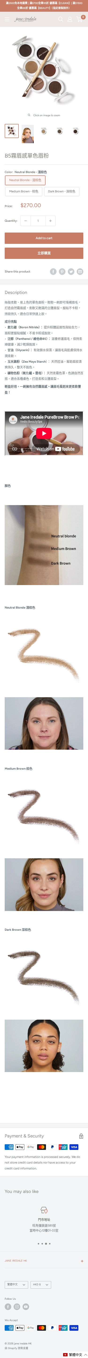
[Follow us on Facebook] (8, 1306)
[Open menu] (7, 19)
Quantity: (11, 220)
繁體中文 (12, 1284)
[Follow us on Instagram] (17, 1306)
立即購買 (44, 253)
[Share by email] (80, 271)
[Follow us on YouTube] (26, 1306)
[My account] (70, 19)
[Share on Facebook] (53, 271)
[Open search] (60, 19)
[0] (79, 19)
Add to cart (44, 238)
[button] (75, 1355)
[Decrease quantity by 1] (26, 221)
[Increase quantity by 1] (50, 221)
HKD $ (37, 1284)
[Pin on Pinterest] (62, 271)
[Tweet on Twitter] (71, 271)
